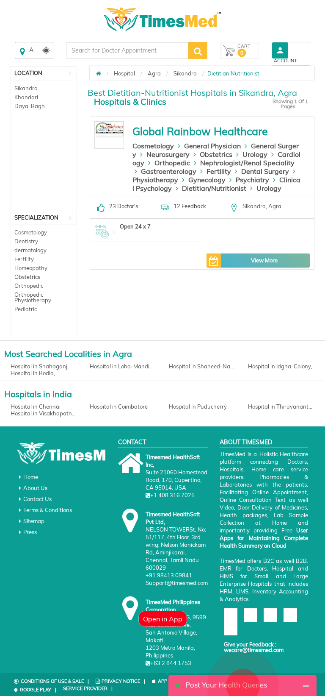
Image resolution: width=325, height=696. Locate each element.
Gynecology (207, 179)
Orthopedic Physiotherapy (32, 297)
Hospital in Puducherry (198, 406)
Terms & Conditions (47, 510)
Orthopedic (28, 285)
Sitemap (33, 521)
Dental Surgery (265, 171)
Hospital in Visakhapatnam (44, 413)
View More (264, 260)
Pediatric (25, 309)
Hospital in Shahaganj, (40, 366)
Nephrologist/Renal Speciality (247, 163)
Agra (154, 73)
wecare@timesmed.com (254, 649)
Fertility (24, 259)
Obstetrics (27, 276)
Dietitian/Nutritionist (214, 188)
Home (30, 476)
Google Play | (38, 690)
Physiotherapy (155, 179)
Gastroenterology (168, 171)
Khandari (26, 97)
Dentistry (26, 241)
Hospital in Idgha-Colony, (280, 366)
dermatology (30, 250)
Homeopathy (30, 267)
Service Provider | (88, 688)
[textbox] (127, 50)
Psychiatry (252, 179)
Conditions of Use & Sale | (55, 681)
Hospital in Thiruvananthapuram (281, 406)
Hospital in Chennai (36, 406)
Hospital (124, 73)
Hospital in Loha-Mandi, (120, 366)
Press (30, 532)
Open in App (162, 619)
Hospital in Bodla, (33, 373)
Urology (254, 154)
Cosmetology (30, 232)
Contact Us (37, 499)
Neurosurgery (168, 154)
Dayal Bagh (29, 106)
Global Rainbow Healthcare (200, 131)
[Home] (98, 73)
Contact (132, 442)
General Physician (212, 146)
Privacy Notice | (123, 681)
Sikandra (26, 88)
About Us (35, 487)
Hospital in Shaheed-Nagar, (202, 366)
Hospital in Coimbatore (119, 406)
